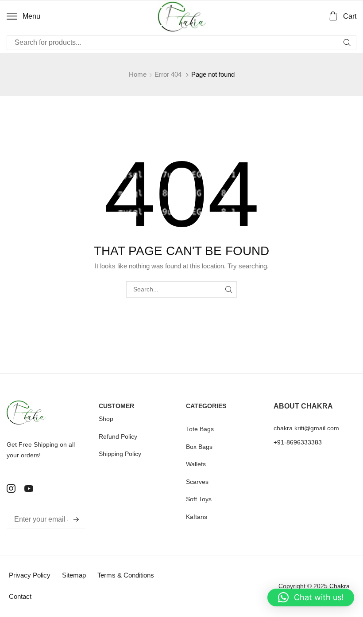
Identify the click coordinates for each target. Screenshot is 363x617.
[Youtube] (28, 488)
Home (138, 74)
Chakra (339, 585)
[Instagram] (11, 488)
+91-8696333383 (298, 442)
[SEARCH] (228, 289)
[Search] (347, 42)
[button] (23, 16)
